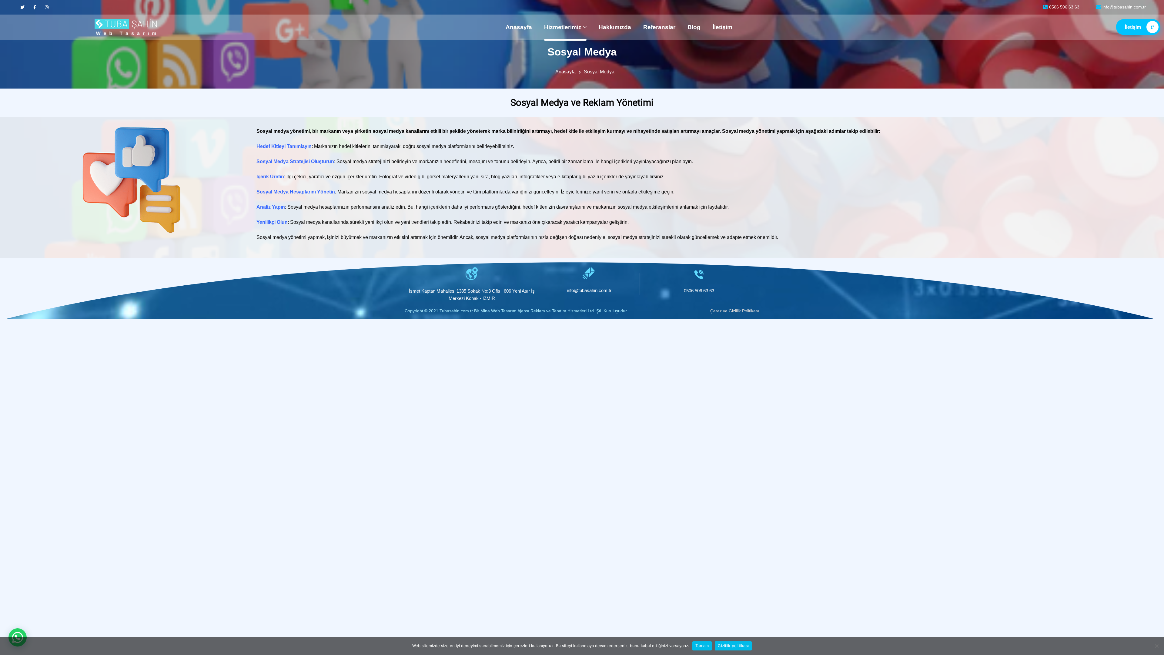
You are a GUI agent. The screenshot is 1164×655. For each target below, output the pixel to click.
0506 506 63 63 (699, 290)
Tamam (702, 645)
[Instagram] (46, 7)
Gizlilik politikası (733, 645)
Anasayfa (519, 27)
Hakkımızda (615, 27)
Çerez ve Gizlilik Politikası (734, 310)
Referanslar (659, 27)
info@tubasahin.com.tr (589, 290)
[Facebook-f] (34, 7)
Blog (694, 27)
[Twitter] (22, 7)
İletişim (722, 27)
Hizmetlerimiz (562, 27)
